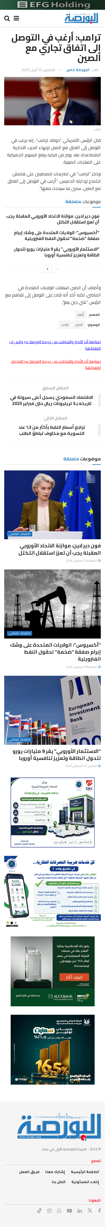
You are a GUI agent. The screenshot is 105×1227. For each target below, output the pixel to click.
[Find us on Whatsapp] (59, 1211)
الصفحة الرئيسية (85, 1171)
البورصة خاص (77, 69)
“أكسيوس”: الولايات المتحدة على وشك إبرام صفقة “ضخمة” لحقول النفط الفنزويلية (56, 235)
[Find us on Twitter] (89, 1210)
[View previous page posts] (57, 269)
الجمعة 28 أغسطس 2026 (82, 560)
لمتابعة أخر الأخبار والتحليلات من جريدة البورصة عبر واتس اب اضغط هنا (55, 345)
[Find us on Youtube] (69, 1211)
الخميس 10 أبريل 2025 (38, 69)
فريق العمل (29, 1171)
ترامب (65, 324)
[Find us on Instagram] (49, 1211)
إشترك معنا (55, 1171)
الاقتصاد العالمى (20, 534)
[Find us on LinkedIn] (80, 1211)
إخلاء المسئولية (85, 1181)
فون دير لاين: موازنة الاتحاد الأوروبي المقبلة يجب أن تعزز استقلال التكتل (52, 219)
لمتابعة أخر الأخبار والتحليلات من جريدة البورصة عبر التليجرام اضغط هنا (56, 364)
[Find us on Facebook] (99, 1211)
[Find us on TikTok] (39, 1210)
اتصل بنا (59, 1181)
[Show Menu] (16, 18)
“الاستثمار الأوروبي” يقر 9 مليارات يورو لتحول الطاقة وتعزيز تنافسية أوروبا (56, 252)
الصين (79, 324)
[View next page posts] (47, 269)
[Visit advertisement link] (52, 5)
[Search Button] (7, 18)
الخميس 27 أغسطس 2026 (81, 766)
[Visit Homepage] (81, 18)
